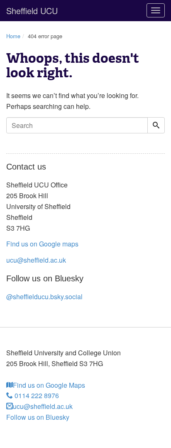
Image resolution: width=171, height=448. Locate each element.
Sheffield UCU (32, 11)
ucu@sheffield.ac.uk (36, 260)
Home (13, 36)
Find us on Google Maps (49, 385)
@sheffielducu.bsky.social (44, 296)
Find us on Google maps (42, 244)
